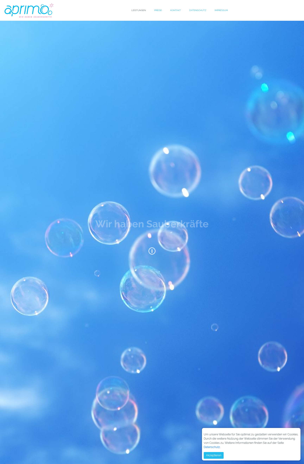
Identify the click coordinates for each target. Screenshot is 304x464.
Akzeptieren (213, 455)
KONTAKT (175, 10)
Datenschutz (212, 447)
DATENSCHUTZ (197, 10)
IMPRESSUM (221, 10)
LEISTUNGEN (139, 10)
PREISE (158, 10)
